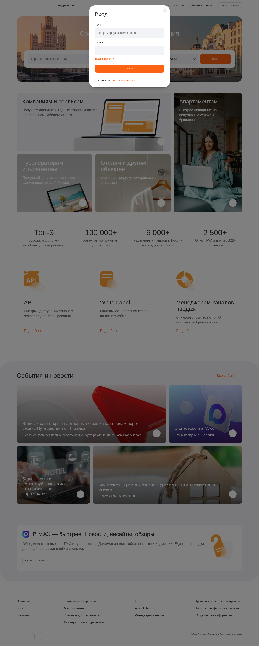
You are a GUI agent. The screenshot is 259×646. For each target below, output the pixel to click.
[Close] (165, 10)
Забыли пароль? (104, 58)
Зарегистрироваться (123, 80)
